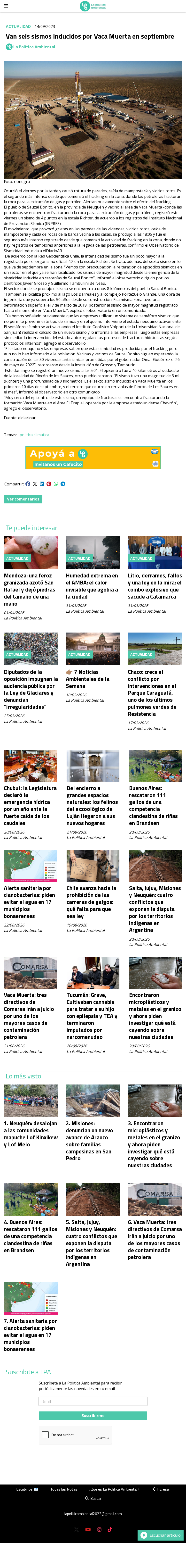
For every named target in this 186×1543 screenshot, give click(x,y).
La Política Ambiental (34, 47)
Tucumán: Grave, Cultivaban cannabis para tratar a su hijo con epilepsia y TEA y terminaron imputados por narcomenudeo (92, 1016)
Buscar (95, 1498)
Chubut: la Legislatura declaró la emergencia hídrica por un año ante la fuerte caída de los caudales (30, 805)
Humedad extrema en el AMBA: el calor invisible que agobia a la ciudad (92, 586)
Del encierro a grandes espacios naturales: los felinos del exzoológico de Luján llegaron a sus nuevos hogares (92, 805)
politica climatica (34, 434)
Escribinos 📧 (27, 1489)
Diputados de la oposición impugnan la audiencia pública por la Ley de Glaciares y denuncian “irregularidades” (31, 689)
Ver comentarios (23, 499)
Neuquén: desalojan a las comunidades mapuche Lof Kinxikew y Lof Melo (31, 1133)
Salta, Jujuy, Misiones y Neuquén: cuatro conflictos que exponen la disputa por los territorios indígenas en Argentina (155, 909)
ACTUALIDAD (18, 26)
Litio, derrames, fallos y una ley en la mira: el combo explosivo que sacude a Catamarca (155, 586)
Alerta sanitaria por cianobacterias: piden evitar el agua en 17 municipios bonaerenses (29, 902)
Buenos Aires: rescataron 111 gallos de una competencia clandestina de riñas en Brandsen (153, 805)
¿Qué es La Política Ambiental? (114, 1489)
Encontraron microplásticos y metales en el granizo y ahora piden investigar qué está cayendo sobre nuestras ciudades (155, 1016)
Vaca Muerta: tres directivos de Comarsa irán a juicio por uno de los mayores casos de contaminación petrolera (29, 1016)
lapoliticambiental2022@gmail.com (93, 1514)
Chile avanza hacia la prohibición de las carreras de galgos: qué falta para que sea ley (91, 902)
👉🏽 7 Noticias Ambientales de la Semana (87, 678)
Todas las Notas (63, 1489)
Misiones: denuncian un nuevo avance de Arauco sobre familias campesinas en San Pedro (89, 1140)
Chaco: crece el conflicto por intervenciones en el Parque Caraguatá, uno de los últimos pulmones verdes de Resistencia (152, 692)
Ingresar (163, 1489)
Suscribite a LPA (28, 1372)
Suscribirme (93, 1415)
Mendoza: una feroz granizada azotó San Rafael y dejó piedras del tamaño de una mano (29, 589)
